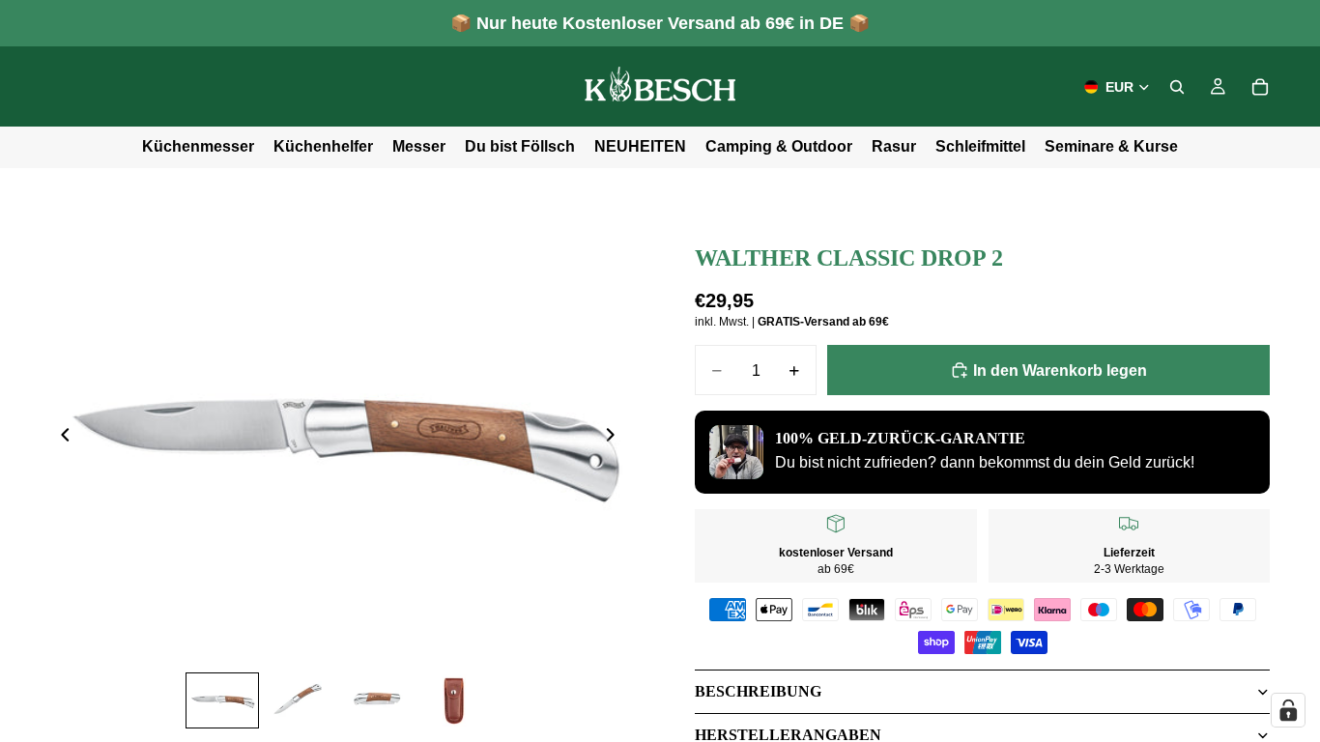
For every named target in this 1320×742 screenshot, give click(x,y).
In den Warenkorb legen (1060, 370)
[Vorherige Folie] (60, 438)
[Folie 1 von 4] (222, 700)
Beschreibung (758, 691)
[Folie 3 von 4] (377, 700)
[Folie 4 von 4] (454, 700)
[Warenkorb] (1260, 87)
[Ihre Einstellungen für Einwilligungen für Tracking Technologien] (1288, 710)
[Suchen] (1177, 87)
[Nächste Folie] (615, 438)
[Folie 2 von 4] (299, 700)
